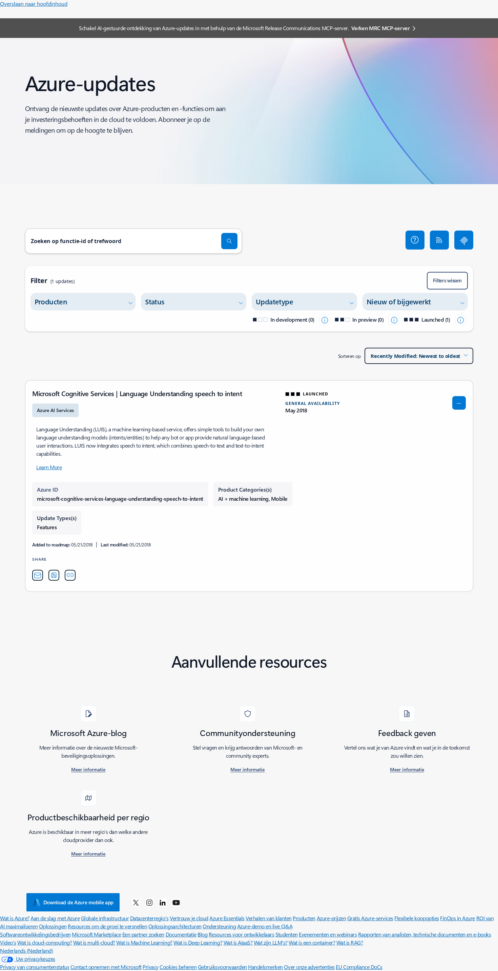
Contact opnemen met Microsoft (106, 966)
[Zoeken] (229, 241)
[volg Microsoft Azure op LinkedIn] (163, 902)
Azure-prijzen (331, 918)
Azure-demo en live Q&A (264, 926)
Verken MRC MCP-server (380, 27)
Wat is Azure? (14, 918)
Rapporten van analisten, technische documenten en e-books (424, 934)
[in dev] (324, 319)
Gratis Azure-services (370, 918)
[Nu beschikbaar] (460, 319)
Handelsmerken (265, 966)
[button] (415, 240)
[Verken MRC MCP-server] (463, 240)
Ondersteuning (219, 926)
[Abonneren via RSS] (439, 240)
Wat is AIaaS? (238, 942)
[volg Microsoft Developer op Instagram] (149, 902)
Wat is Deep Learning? (197, 942)
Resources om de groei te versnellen (107, 926)
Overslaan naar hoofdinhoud (33, 3)
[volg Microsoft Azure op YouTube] (176, 902)
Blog (202, 934)
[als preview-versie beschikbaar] (393, 319)
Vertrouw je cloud (189, 918)
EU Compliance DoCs (359, 966)
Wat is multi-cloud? (94, 942)
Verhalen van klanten (268, 918)
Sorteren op (349, 356)
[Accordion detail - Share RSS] (53, 575)
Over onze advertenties (309, 966)
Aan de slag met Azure (55, 918)
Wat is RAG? (349, 942)
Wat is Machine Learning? (144, 942)
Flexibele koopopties (416, 918)
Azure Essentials (226, 918)
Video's (8, 942)
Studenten (286, 934)
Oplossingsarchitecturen (175, 926)
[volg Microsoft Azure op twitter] (136, 902)
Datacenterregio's (149, 918)
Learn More (49, 467)
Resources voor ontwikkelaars (241, 934)
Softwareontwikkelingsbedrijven (35, 934)
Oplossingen (53, 926)
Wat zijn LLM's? (271, 942)
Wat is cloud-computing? (44, 942)
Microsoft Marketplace (96, 934)
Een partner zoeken (143, 934)
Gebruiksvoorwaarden (222, 966)
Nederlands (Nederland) (26, 950)
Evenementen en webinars (328, 934)
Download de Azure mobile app (78, 902)
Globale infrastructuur (105, 918)
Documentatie (181, 934)
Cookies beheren (178, 966)
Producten (304, 918)
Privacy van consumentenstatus (34, 966)
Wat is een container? (312, 942)
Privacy (151, 966)
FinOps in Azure (457, 918)
